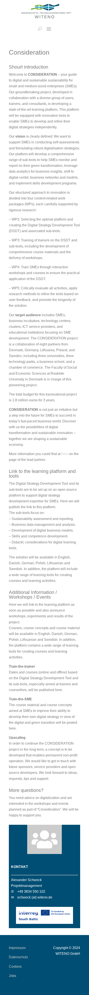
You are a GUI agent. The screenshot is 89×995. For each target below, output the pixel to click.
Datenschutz (18, 957)
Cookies (15, 966)
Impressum (17, 948)
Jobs (12, 976)
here (64, 454)
